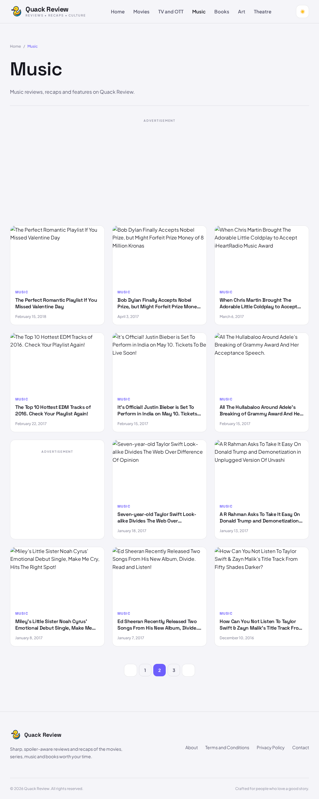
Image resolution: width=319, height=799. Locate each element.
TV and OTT (170, 11)
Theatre (262, 11)
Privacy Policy (271, 747)
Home (118, 11)
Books (221, 11)
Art (241, 11)
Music (199, 11)
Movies (141, 11)
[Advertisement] (159, 169)
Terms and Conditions (227, 747)
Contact (300, 747)
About (191, 747)
